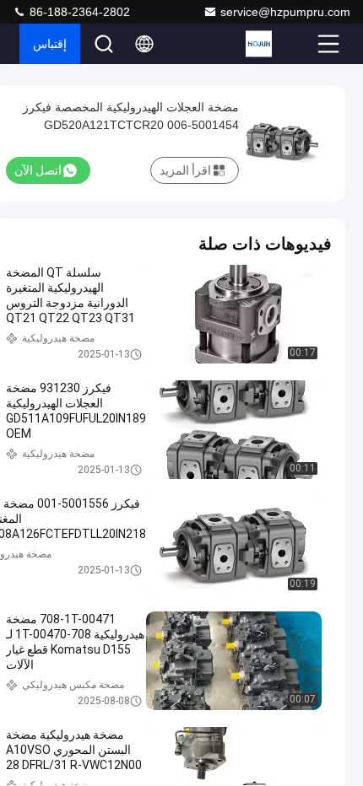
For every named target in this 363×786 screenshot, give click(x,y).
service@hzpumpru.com (285, 12)
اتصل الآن (38, 170)
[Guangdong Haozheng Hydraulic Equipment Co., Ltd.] (279, 44)
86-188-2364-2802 (78, 12)
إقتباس (50, 44)
